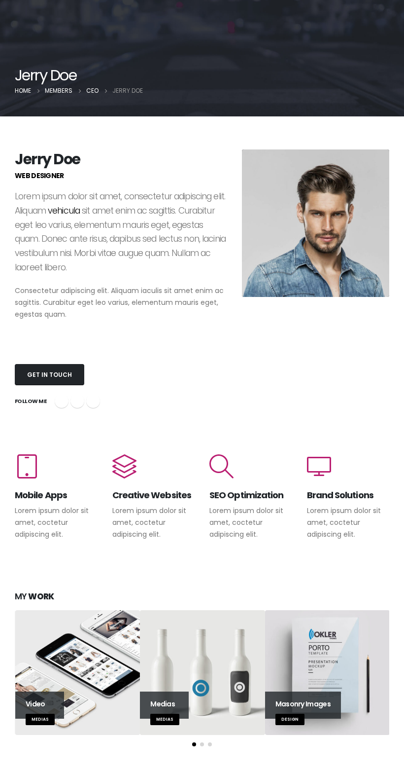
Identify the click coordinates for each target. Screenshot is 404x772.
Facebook (61, 401)
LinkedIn (93, 401)
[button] (194, 744)
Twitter (77, 401)
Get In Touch (49, 374)
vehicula (64, 211)
